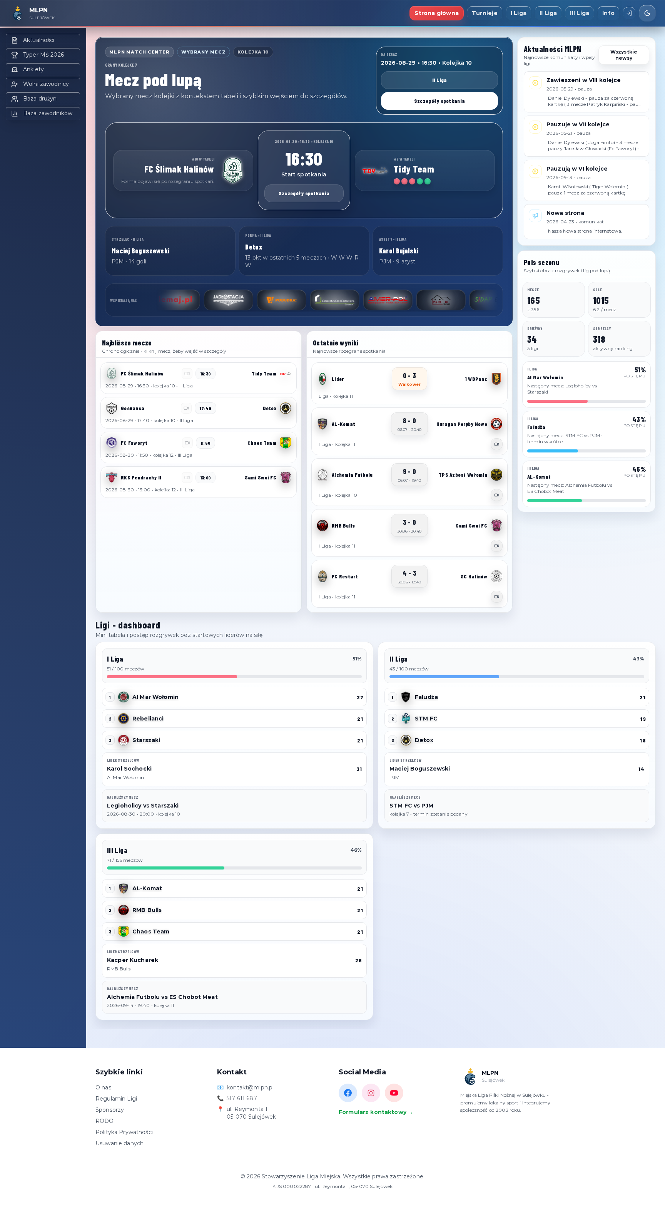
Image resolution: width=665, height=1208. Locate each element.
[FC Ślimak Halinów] (233, 170)
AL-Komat (147, 888)
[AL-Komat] (322, 424)
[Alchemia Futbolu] (322, 475)
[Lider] (322, 379)
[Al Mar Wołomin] (123, 697)
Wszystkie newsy (623, 55)
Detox (424, 740)
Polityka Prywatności (124, 1132)
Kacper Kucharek (132, 960)
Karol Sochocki (129, 768)
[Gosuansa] (111, 408)
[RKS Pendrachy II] (111, 477)
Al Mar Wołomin (155, 697)
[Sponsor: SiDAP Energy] (456, 300)
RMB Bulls (147, 909)
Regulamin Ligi (116, 1098)
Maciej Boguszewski (419, 768)
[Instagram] (371, 1093)
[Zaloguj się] (629, 13)
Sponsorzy (109, 1109)
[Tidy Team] (375, 170)
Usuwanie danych (119, 1143)
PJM (394, 777)
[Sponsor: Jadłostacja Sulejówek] (191, 300)
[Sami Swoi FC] (285, 477)
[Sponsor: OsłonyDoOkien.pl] (297, 300)
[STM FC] (406, 718)
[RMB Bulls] (322, 525)
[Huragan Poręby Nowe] (496, 424)
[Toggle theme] (647, 13)
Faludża (426, 697)
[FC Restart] (322, 576)
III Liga (579, 13)
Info (608, 13)
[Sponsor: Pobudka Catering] (244, 300)
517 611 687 (242, 1098)
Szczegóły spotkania (439, 100)
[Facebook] (348, 1093)
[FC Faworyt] (111, 443)
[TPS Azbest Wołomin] (496, 475)
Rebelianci (148, 718)
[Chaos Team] (285, 443)
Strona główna (436, 13)
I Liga (518, 13)
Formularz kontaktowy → (376, 1112)
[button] (198, 378)
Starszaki (146, 740)
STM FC (426, 718)
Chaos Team (150, 931)
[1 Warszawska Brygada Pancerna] (496, 379)
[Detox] (285, 408)
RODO (104, 1121)
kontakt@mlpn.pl (250, 1087)
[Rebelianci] (123, 718)
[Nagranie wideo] (497, 444)
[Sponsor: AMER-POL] (350, 300)
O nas (103, 1087)
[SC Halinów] (496, 576)
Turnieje (485, 13)
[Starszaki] (123, 740)
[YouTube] (394, 1093)
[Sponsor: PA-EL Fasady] (403, 300)
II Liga (548, 13)
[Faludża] (406, 697)
